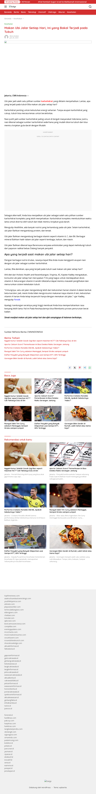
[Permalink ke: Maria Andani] (6, 37)
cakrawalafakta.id (11, 680)
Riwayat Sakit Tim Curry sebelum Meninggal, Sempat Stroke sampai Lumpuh (36, 351)
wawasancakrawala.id (13, 675)
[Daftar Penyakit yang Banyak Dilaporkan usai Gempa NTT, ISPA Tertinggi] (48, 413)
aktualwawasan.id (11, 697)
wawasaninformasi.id (12, 686)
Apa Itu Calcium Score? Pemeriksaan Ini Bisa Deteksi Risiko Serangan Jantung (36, 344)
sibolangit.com (10, 732)
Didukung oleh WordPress (40, 787)
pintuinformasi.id (11, 683)
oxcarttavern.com (11, 637)
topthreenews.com (12, 596)
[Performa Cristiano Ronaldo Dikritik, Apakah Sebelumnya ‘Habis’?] (78, 386)
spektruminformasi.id (12, 694)
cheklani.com (9, 615)
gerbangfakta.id (10, 700)
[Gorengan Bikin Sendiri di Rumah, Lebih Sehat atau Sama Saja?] (78, 413)
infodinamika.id (10, 703)
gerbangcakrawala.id (12, 661)
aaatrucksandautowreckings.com (17, 598)
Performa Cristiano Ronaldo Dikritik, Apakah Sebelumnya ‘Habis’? (31, 348)
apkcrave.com (10, 621)
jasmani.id (8, 751)
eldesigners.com (11, 612)
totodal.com (9, 618)
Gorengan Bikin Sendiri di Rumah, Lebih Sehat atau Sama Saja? (30, 358)
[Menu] (6, 6)
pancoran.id (9, 748)
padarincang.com (11, 740)
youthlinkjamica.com (12, 601)
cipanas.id (8, 754)
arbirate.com (9, 604)
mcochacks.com (11, 632)
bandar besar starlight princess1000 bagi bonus (23, 581)
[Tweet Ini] (75, 368)
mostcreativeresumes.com (15, 635)
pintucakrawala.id (11, 672)
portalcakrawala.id (11, 692)
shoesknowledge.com (13, 643)
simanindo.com (10, 737)
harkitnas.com (10, 726)
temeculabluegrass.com (14, 609)
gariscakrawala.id (11, 658)
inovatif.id (8, 760)
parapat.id (8, 768)
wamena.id (8, 765)
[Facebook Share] (70, 368)
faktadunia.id (9, 649)
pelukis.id (8, 746)
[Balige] (12, 6)
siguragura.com (10, 734)
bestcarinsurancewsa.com (14, 623)
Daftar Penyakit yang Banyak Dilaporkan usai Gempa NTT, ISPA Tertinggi (35, 355)
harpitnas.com (10, 723)
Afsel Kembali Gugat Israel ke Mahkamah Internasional (48, 2)
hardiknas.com (10, 718)
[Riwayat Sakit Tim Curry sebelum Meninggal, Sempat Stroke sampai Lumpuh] (18, 413)
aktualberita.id (10, 678)
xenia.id (7, 762)
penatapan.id (9, 771)
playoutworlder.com (12, 607)
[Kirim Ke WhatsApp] (90, 368)
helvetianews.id (10, 664)
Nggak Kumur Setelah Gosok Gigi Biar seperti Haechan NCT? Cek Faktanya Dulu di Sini (40, 341)
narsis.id (7, 706)
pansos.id (8, 708)
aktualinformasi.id (11, 646)
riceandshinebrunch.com (14, 640)
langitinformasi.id (11, 669)
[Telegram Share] (85, 368)
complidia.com (10, 626)
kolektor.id (8, 743)
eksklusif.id (8, 757)
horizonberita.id (10, 689)
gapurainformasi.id (11, 655)
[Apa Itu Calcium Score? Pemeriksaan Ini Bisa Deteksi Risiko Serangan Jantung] (48, 386)
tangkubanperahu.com (13, 729)
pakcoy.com (9, 720)
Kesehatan (8, 24)
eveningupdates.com (12, 629)
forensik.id (8, 715)
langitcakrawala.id (11, 666)
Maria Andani (14, 36)
